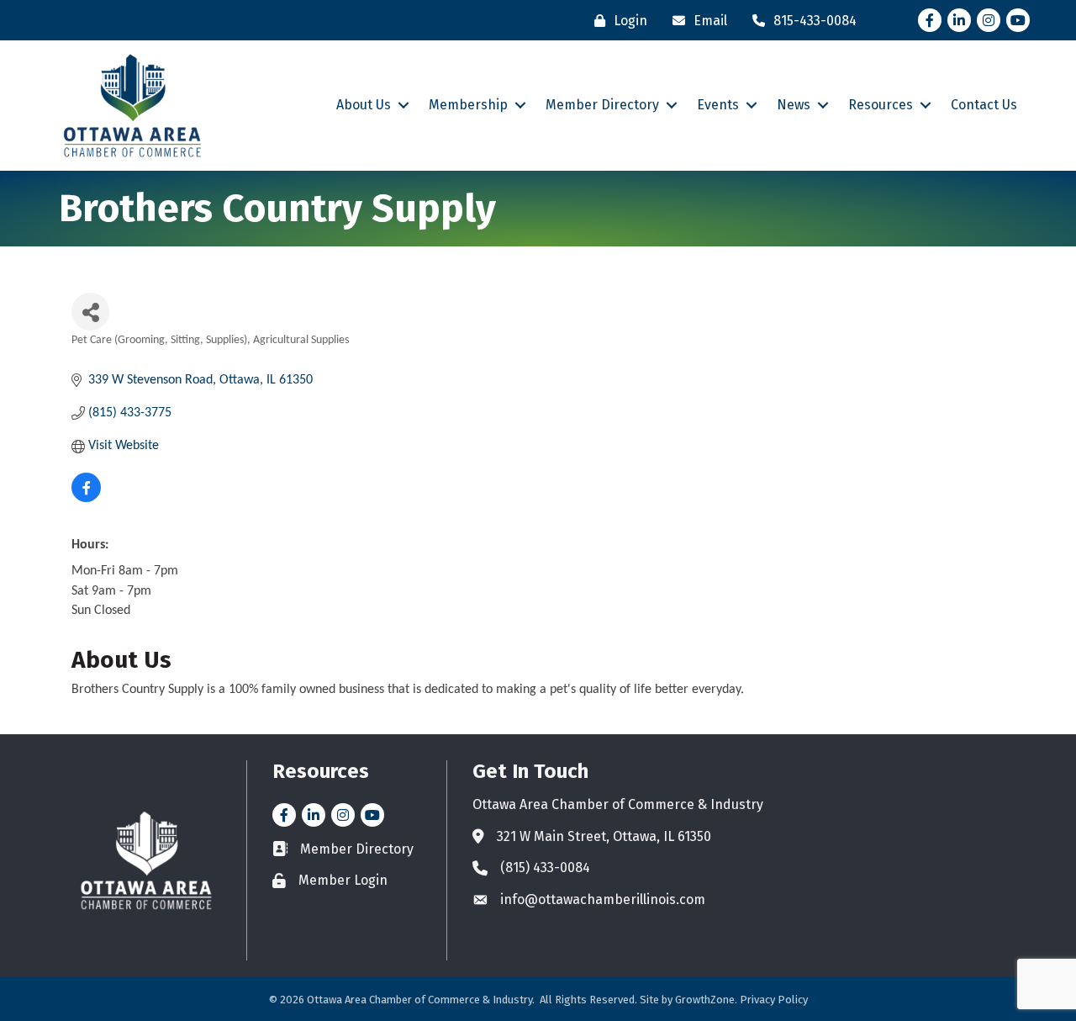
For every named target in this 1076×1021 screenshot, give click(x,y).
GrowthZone (705, 999)
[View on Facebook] (86, 498)
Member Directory (602, 105)
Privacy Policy (774, 999)
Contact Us (984, 105)
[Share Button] (90, 312)
